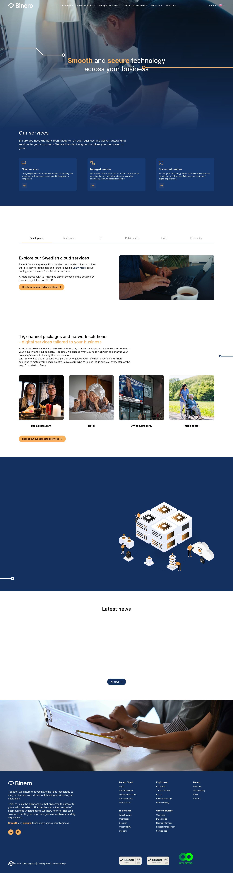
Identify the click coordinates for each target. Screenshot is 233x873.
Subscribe (115, 755)
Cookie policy (43, 863)
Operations (124, 819)
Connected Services (134, 5)
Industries (66, 5)
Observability (125, 827)
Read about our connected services (40, 438)
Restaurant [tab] (69, 238)
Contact (212, 5)
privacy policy (79, 746)
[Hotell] (91, 397)
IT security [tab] (196, 238)
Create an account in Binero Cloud (40, 287)
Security (123, 823)
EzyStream (161, 786)
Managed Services (108, 5)
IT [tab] (100, 238)
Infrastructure (125, 815)
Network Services (164, 823)
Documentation (126, 798)
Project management (165, 827)
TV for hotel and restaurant (39, 668)
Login (121, 786)
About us (155, 5)
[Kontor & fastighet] (141, 397)
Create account (126, 790)
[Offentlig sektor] (191, 397)
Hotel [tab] (164, 238)
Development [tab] (36, 238)
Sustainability (199, 790)
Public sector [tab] (132, 238)
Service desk (162, 831)
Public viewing (162, 802)
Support (123, 831)
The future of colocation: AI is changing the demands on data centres (114, 670)
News (195, 794)
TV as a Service (163, 790)
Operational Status (127, 794)
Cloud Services (85, 5)
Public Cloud (124, 802)
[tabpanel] (116, 277)
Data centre (161, 819)
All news (115, 681)
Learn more (79, 267)
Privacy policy (29, 863)
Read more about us (32, 549)
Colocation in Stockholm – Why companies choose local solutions (183, 670)
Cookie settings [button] (59, 863)
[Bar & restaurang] (41, 397)
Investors (171, 5)
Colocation (161, 815)
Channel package (164, 798)
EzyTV (159, 794)
